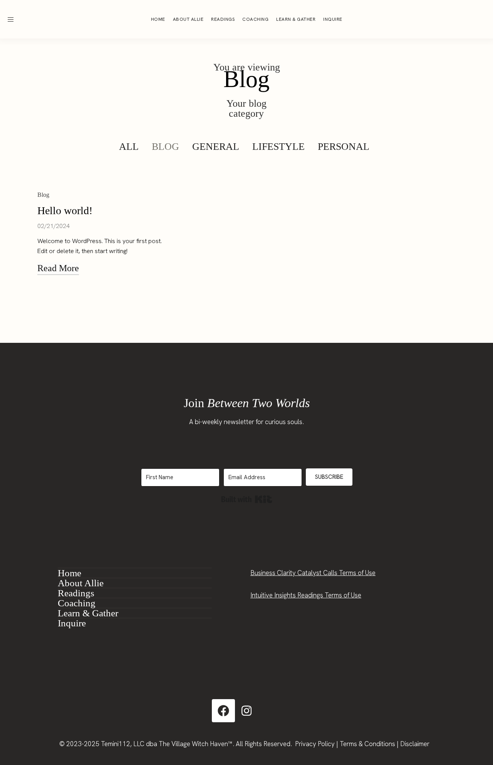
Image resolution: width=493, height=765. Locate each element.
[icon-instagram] (449, 19)
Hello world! (64, 210)
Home (158, 19)
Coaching (255, 19)
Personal (343, 146)
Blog (165, 146)
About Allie (188, 19)
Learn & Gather (295, 19)
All (129, 146)
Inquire (332, 19)
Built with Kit (246, 499)
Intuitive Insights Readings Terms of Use (305, 595)
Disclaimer (414, 744)
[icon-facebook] (464, 19)
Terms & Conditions (367, 744)
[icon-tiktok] (478, 19)
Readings (223, 19)
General (215, 146)
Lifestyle (278, 146)
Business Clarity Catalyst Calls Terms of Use (313, 573)
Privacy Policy (315, 744)
